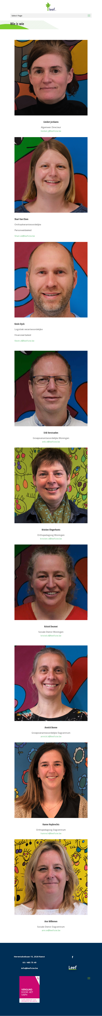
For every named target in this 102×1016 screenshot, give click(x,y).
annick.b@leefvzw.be (51, 736)
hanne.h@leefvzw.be (51, 833)
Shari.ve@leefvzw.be (24, 235)
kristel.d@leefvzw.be (51, 635)
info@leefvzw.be (29, 968)
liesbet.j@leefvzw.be (51, 131)
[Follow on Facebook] (72, 957)
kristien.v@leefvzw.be (51, 538)
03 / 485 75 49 (29, 962)
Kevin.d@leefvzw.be (24, 340)
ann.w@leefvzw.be (51, 930)
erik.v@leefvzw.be (51, 441)
